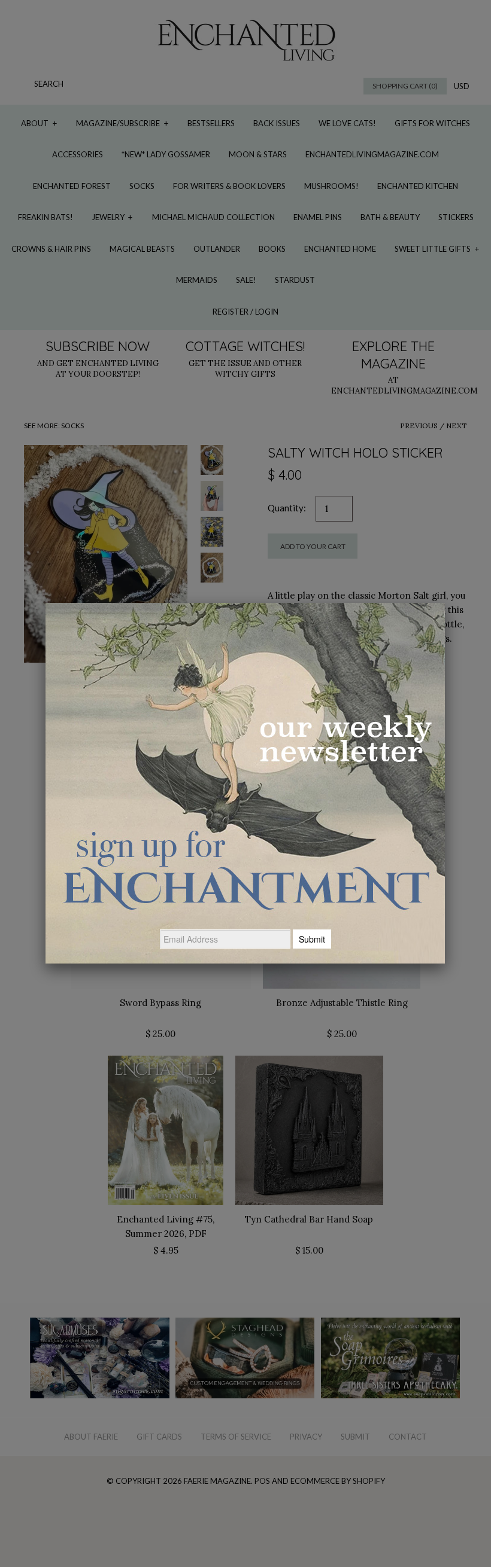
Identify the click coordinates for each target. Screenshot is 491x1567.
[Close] (445, 603)
